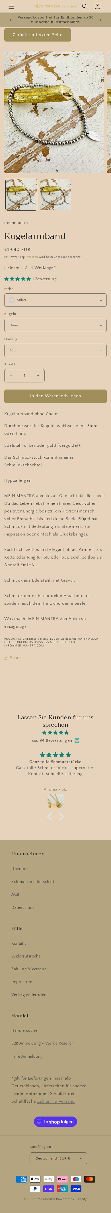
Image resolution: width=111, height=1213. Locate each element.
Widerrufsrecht (25, 956)
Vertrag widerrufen (29, 994)
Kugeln (10, 314)
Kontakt (18, 943)
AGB (15, 894)
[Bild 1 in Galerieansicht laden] (21, 194)
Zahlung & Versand (29, 969)
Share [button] (15, 658)
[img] (55, 733)
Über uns (19, 869)
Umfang (10, 339)
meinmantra (46, 1199)
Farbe (8, 289)
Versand (32, 257)
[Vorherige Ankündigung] (10, 20)
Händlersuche (24, 1030)
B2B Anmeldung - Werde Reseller (42, 1043)
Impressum (21, 982)
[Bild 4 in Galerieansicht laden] (55, 194)
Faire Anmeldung (27, 1056)
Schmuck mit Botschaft (32, 882)
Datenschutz (23, 907)
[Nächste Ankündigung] (100, 20)
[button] (11, 6)
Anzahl (9, 364)
